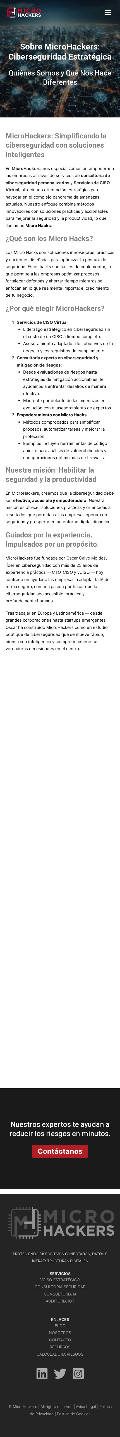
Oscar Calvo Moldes (86, 558)
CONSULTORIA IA (60, 1294)
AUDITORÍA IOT (60, 1301)
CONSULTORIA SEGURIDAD (60, 1286)
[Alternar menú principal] (108, 12)
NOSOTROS (60, 1332)
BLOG (60, 1325)
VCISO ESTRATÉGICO (60, 1279)
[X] (60, 1373)
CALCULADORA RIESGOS (60, 1354)
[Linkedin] (42, 1373)
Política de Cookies (73, 1414)
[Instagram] (78, 1373)
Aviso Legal (86, 1406)
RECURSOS (60, 1346)
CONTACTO (60, 1339)
